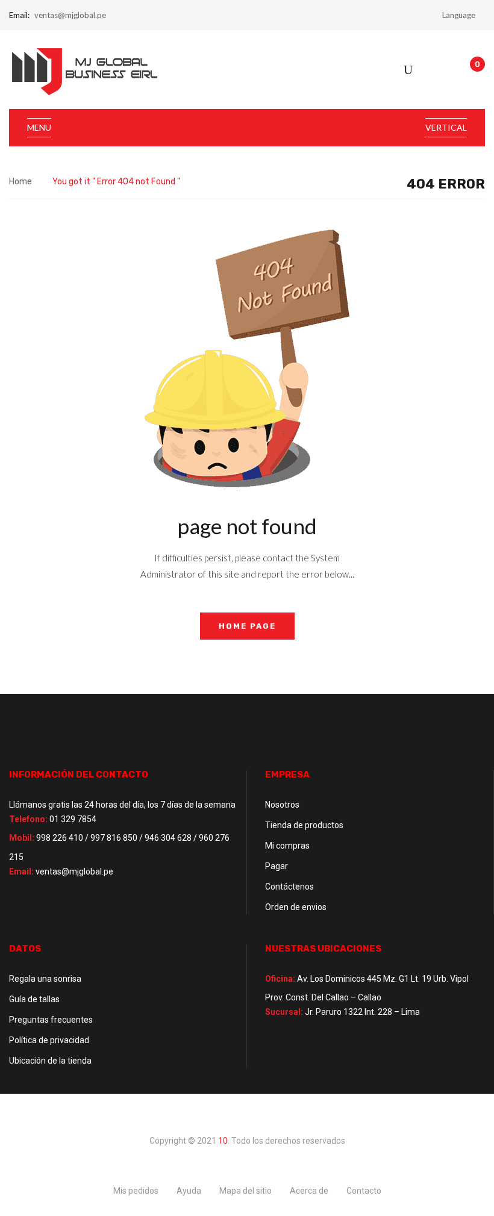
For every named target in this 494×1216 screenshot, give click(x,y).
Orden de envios (296, 907)
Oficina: (280, 979)
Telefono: (28, 819)
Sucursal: (284, 1012)
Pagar (276, 866)
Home (20, 181)
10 (223, 1141)
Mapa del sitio (245, 1191)
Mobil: (21, 838)
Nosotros (282, 804)
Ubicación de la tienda (50, 1060)
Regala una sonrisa (45, 979)
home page (247, 626)
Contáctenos (289, 886)
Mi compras (287, 845)
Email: (19, 15)
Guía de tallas (34, 999)
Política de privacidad (49, 1040)
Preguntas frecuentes (51, 1019)
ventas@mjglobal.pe (70, 15)
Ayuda (189, 1191)
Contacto (363, 1191)
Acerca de (309, 1191)
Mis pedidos (135, 1191)
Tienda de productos (304, 825)
